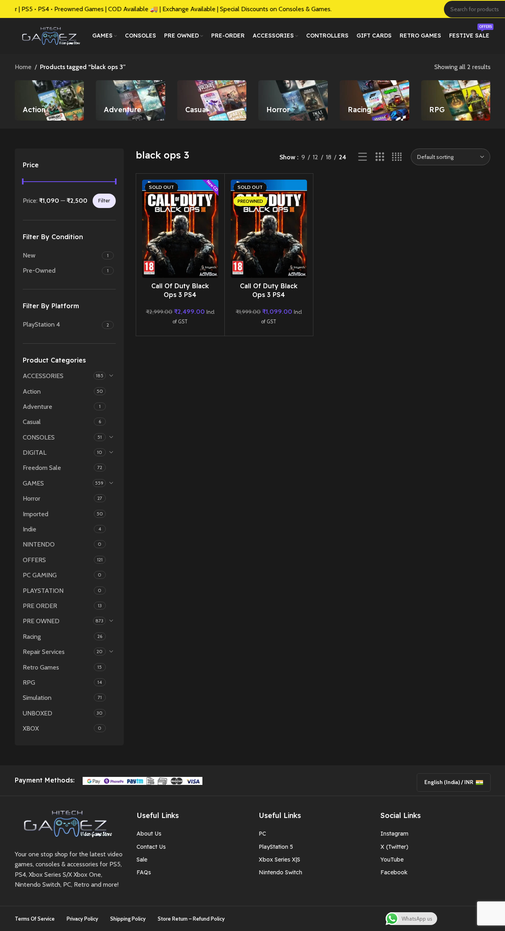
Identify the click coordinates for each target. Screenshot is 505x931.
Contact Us (151, 846)
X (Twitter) (394, 846)
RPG (29, 682)
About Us (149, 833)
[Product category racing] (374, 100)
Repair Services (44, 652)
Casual (32, 422)
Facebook (394, 872)
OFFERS (34, 560)
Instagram (394, 833)
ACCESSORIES (43, 376)
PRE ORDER (40, 606)
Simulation (37, 697)
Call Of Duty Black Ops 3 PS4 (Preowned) (268, 295)
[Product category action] (49, 100)
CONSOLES (39, 437)
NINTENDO (39, 544)
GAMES (33, 483)
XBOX (31, 728)
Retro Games (41, 667)
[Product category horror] (293, 100)
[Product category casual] (212, 100)
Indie (29, 529)
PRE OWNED (41, 621)
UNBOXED (37, 713)
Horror (31, 498)
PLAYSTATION (43, 590)
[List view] (362, 157)
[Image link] (65, 822)
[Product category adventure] (130, 100)
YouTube (392, 859)
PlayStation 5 (276, 846)
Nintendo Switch (280, 872)
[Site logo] (49, 35)
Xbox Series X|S (279, 859)
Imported (35, 514)
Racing (32, 636)
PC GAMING (40, 575)
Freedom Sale (42, 467)
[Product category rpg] (456, 100)
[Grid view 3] (380, 157)
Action (32, 391)
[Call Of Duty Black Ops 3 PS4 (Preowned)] (269, 229)
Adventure (37, 406)
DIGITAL (34, 452)
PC (262, 833)
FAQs (144, 872)
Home (23, 67)
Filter (104, 201)
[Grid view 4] (397, 157)
